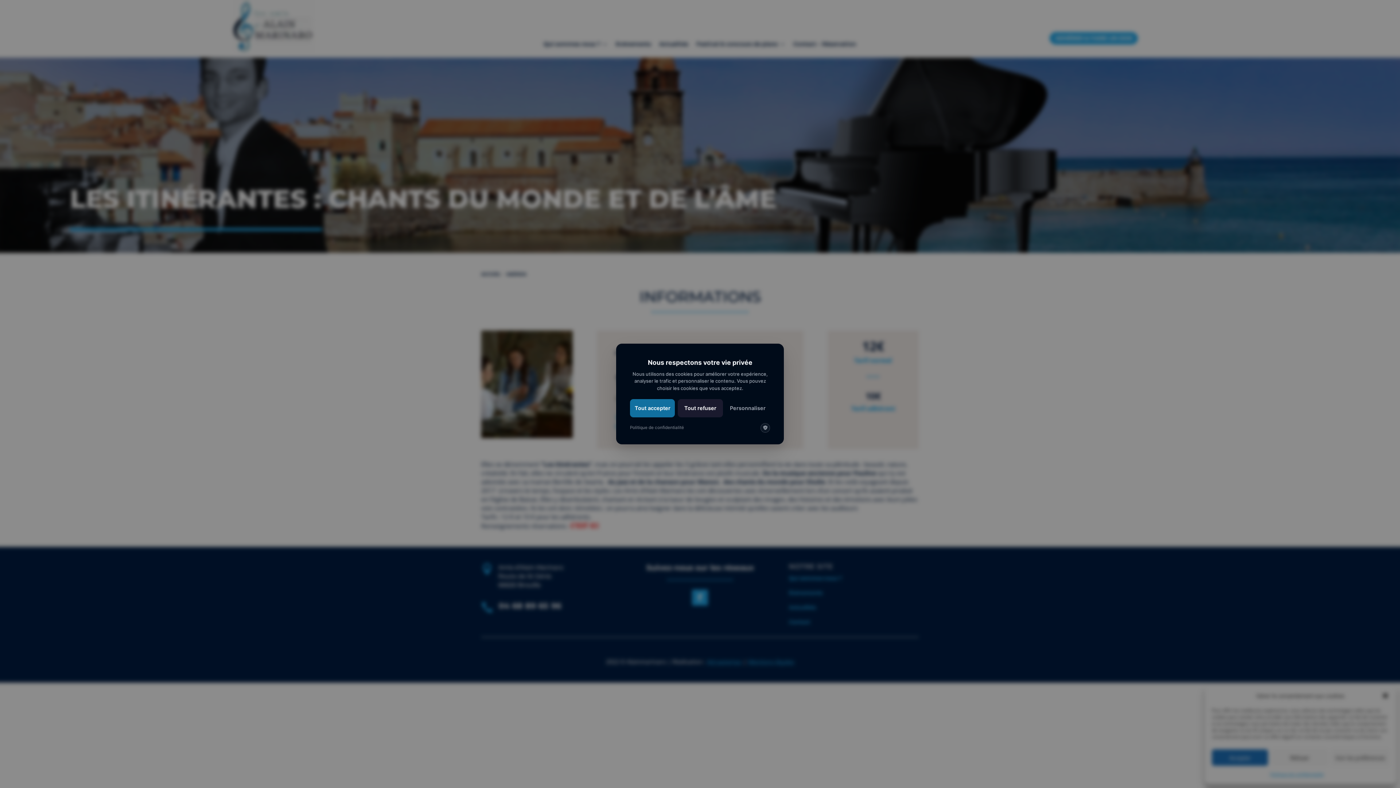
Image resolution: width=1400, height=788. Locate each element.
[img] (765, 428)
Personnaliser (748, 408)
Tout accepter (652, 408)
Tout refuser (700, 408)
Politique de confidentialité (657, 427)
